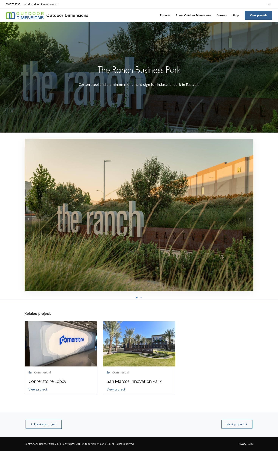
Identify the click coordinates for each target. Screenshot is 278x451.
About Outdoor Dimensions (193, 15)
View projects (258, 15)
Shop (235, 15)
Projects (165, 15)
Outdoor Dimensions (67, 15)
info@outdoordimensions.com (41, 4)
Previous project (45, 424)
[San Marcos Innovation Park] (139, 344)
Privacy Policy (245, 444)
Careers (222, 15)
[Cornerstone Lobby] (61, 344)
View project (38, 389)
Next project (235, 424)
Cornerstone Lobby (47, 381)
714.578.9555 (13, 4)
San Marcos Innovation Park (134, 381)
